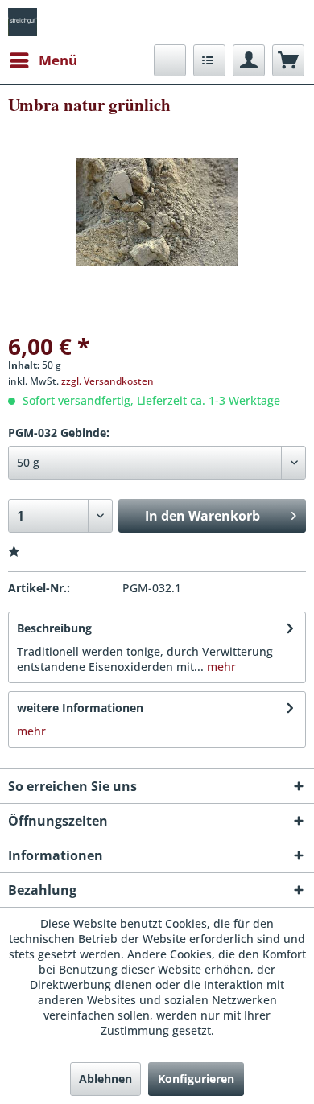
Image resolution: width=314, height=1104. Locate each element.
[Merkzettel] (209, 60)
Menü (58, 60)
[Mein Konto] (249, 60)
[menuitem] (42, 60)
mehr (220, 666)
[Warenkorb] (288, 60)
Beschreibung (54, 628)
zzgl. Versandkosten (107, 381)
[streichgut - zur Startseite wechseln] (22, 22)
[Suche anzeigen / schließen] (170, 60)
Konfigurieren (196, 1078)
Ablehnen (105, 1078)
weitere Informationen (80, 707)
